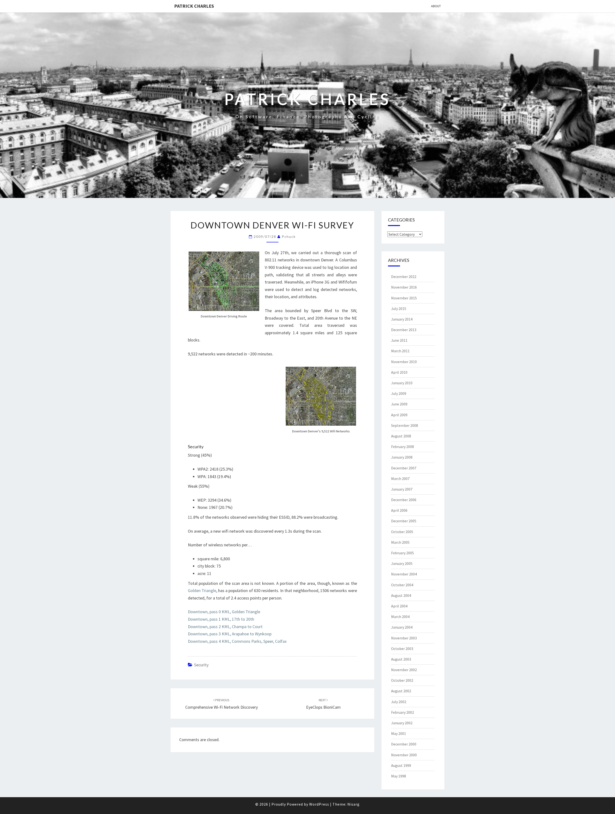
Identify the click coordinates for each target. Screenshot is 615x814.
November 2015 (404, 298)
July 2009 (398, 393)
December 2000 (403, 744)
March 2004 (400, 616)
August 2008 (401, 436)
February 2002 (402, 712)
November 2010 (404, 361)
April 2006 (399, 510)
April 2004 (399, 606)
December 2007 (403, 468)
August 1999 (401, 765)
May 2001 (398, 733)
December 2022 (403, 276)
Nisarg (353, 804)
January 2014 (401, 319)
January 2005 (401, 563)
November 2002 (404, 669)
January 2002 (401, 722)
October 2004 (402, 584)
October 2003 (402, 648)
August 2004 (401, 595)
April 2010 (399, 372)
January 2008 (401, 457)
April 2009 (399, 414)
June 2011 (399, 340)
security (201, 665)
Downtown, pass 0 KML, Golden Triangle (224, 611)
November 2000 (404, 754)
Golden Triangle (202, 590)
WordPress (319, 804)
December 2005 (403, 520)
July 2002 (398, 701)
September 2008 (404, 425)
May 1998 (398, 776)
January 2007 (401, 489)
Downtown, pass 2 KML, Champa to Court (225, 626)
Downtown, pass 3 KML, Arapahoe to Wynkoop (229, 634)
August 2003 (401, 659)
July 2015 (398, 308)
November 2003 (404, 638)
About (436, 6)
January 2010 (401, 382)
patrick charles (194, 6)
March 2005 (400, 542)
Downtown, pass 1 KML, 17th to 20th (221, 619)
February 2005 (402, 552)
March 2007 (400, 478)
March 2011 (400, 350)
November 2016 (404, 287)
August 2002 (401, 690)
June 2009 (399, 404)
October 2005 (402, 531)
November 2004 (404, 574)
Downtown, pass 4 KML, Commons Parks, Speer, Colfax (237, 641)
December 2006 (403, 499)
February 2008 (402, 446)
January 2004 (401, 627)
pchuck (289, 236)
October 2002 (402, 680)
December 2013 (403, 329)
